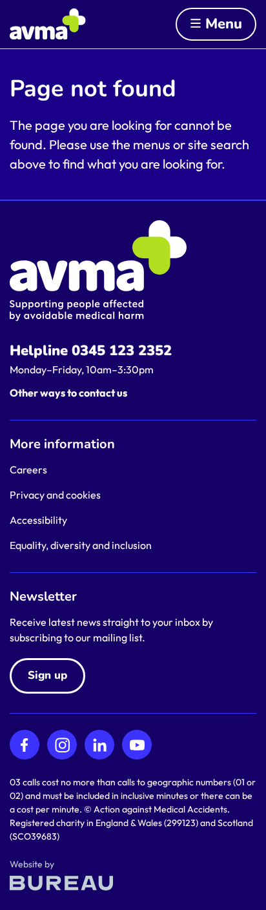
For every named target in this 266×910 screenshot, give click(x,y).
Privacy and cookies (55, 495)
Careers (28, 469)
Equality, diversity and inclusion (81, 545)
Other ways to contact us (68, 393)
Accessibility (38, 520)
